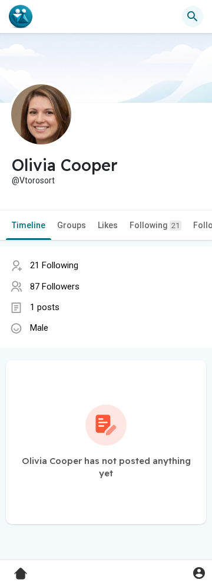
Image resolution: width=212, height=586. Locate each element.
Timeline (28, 225)
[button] (199, 572)
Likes (108, 225)
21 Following (54, 265)
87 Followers (55, 286)
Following (155, 225)
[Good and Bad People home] (20, 16)
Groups (71, 225)
